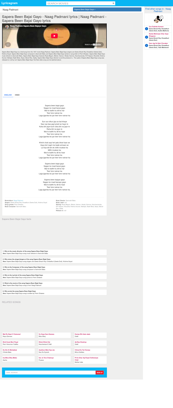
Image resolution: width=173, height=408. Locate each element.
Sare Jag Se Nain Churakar (158, 43)
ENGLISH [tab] (8, 95)
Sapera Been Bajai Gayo (84, 9)
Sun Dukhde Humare (156, 26)
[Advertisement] (54, 79)
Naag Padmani (18, 200)
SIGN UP (100, 373)
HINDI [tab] (17, 95)
